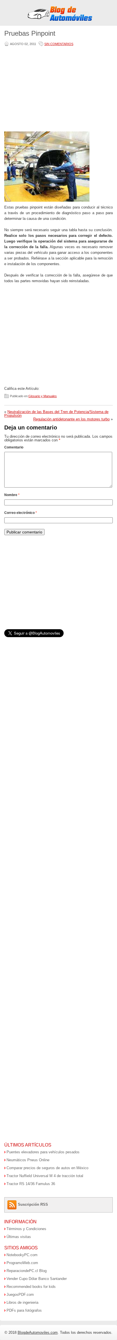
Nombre (12, 495)
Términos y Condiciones (26, 1229)
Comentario (13, 447)
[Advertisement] (57, 89)
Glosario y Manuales (42, 396)
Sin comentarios (58, 44)
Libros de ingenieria (22, 1302)
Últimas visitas (19, 1237)
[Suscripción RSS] (12, 1204)
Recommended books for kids (31, 1286)
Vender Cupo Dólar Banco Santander (37, 1279)
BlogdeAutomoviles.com (38, 1332)
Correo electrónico (20, 513)
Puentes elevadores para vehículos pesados (43, 1152)
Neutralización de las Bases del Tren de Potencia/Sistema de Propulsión (56, 414)
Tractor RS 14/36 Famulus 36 (31, 1184)
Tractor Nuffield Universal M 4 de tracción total (45, 1176)
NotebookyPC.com (22, 1255)
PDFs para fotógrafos (24, 1310)
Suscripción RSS (33, 1204)
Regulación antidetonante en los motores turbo (71, 419)
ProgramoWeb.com (22, 1263)
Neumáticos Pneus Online (28, 1160)
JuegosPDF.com (20, 1294)
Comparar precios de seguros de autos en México (47, 1168)
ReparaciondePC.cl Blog (27, 1271)
